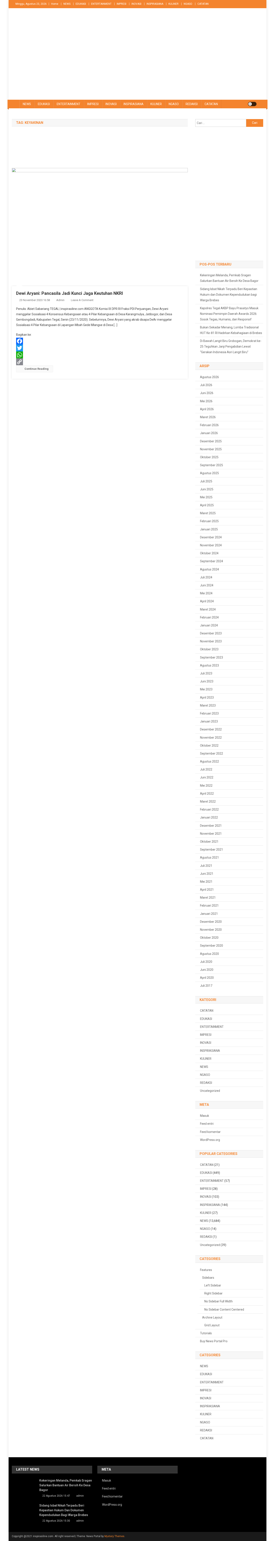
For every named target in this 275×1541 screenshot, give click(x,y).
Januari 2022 (209, 817)
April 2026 (207, 409)
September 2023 (211, 657)
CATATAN (203, 3)
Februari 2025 (209, 521)
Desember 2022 (211, 729)
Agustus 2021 (209, 857)
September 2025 (211, 465)
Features (206, 1270)
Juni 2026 (206, 393)
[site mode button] (252, 104)
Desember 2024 (211, 537)
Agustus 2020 (209, 953)
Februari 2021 (209, 905)
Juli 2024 (206, 577)
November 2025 (211, 449)
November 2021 (211, 833)
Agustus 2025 (209, 473)
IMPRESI (121, 3)
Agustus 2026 (209, 377)
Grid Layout (212, 1325)
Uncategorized (210, 1090)
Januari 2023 (209, 721)
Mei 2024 (206, 593)
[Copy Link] (99, 361)
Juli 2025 (206, 481)
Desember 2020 (211, 921)
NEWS (66, 3)
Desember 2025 (211, 441)
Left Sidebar (212, 1285)
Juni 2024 (206, 585)
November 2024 (211, 545)
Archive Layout (212, 1317)
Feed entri (207, 1123)
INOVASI (136, 3)
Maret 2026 (208, 417)
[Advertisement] (137, 67)
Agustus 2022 (209, 761)
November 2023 (211, 641)
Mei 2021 (206, 881)
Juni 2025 (206, 489)
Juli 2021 (206, 865)
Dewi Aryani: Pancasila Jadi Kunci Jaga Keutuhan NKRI (69, 293)
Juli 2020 (206, 961)
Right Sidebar (213, 1293)
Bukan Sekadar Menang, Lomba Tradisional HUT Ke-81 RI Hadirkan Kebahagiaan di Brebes (231, 330)
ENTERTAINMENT (101, 3)
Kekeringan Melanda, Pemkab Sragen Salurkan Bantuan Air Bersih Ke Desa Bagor (229, 278)
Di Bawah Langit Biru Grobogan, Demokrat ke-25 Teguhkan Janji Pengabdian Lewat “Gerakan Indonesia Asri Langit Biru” (230, 346)
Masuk (204, 1115)
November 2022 (211, 737)
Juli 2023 (206, 673)
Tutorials (206, 1333)
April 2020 (207, 977)
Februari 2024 (209, 617)
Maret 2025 (208, 513)
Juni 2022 (206, 777)
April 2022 (207, 793)
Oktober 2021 (209, 841)
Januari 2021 (209, 913)
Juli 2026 (206, 385)
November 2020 (211, 929)
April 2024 (207, 601)
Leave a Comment (82, 300)
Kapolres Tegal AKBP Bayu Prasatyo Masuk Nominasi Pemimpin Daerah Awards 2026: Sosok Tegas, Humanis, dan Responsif (229, 313)
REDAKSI (192, 104)
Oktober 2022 (209, 745)
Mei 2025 (206, 497)
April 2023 (207, 697)
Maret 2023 (208, 705)
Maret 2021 (208, 897)
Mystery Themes (114, 1536)
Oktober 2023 (209, 649)
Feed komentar (210, 1132)
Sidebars (208, 1277)
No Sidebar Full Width (218, 1301)
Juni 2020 (206, 969)
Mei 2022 (206, 785)
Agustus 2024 (209, 569)
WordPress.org (210, 1140)
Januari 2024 (209, 625)
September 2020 (211, 945)
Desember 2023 (211, 633)
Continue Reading (36, 368)
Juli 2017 (206, 985)
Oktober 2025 (209, 457)
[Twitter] (99, 348)
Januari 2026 (209, 433)
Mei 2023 (206, 689)
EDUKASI (81, 3)
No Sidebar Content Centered (224, 1309)
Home (54, 3)
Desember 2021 (211, 825)
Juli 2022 (206, 769)
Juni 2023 (206, 681)
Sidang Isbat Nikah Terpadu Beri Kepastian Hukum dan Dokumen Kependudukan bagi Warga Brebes (228, 294)
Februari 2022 (209, 809)
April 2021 (207, 889)
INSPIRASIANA (155, 3)
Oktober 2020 (209, 937)
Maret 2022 (208, 801)
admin (60, 300)
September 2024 (211, 561)
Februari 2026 (209, 425)
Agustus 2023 (209, 665)
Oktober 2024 (209, 553)
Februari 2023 (209, 713)
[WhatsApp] (99, 354)
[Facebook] (99, 341)
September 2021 (211, 849)
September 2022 (211, 753)
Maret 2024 (208, 609)
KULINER (173, 3)
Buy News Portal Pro (214, 1341)
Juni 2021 (206, 873)
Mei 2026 (206, 401)
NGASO (188, 3)
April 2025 (207, 505)
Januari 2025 (209, 529)
